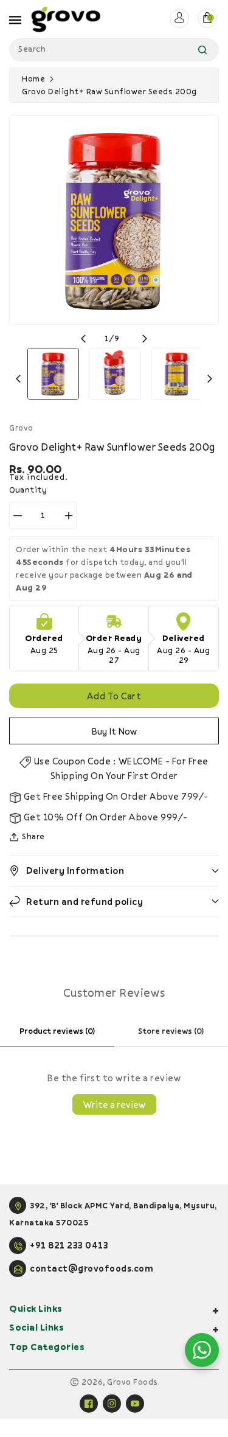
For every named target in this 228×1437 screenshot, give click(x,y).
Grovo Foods (132, 1381)
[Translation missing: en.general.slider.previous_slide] (83, 339)
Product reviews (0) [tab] (57, 1030)
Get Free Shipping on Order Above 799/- (115, 796)
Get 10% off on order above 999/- (104, 817)
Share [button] (33, 836)
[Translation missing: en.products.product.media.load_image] (53, 374)
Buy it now (114, 731)
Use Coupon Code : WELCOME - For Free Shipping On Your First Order (120, 768)
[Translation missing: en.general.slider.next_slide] (145, 339)
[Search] (202, 49)
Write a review (114, 1104)
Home (33, 78)
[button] (114, 870)
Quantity (28, 489)
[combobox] (114, 49)
